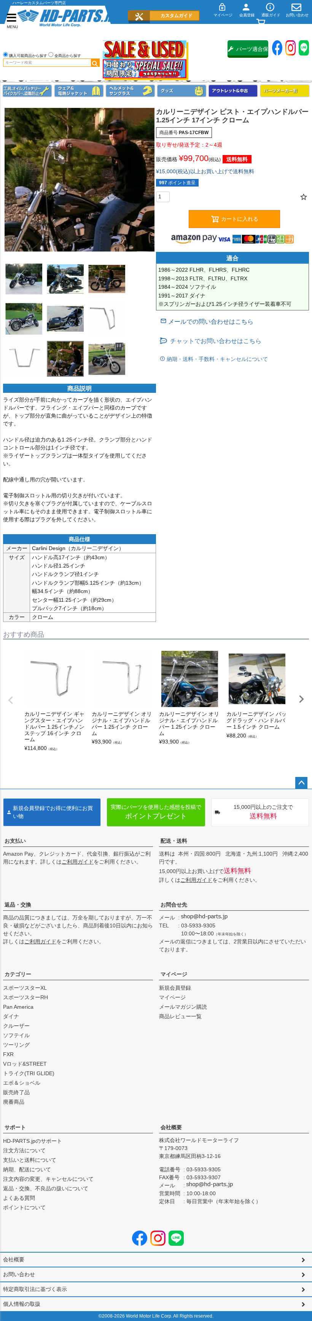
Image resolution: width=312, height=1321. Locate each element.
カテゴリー (18, 974)
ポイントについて (24, 1207)
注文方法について (24, 1150)
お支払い (15, 841)
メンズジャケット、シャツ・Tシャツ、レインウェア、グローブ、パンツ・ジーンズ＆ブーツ (79, 91)
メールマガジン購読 (183, 1007)
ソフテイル (16, 1035)
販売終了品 (16, 1092)
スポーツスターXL (25, 988)
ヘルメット (130, 91)
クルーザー (16, 1026)
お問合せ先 (174, 905)
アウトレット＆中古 (233, 91)
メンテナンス (27, 91)
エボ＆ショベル (21, 1083)
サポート (15, 1127)
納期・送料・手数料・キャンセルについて (216, 359)
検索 (95, 62)
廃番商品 (13, 1102)
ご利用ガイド (78, 862)
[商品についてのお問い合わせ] (207, 321)
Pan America (18, 1007)
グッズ (182, 91)
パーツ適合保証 (252, 52)
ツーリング (16, 1045)
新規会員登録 (175, 988)
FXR (8, 1054)
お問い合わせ (19, 1274)
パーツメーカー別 (285, 91)
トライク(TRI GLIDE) (28, 1073)
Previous (10, 700)
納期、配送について (27, 1169)
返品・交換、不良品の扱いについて (45, 1188)
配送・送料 (174, 841)
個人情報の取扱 (21, 1304)
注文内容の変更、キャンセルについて (48, 1179)
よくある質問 (19, 1198)
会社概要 (171, 1127)
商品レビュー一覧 (180, 1016)
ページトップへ (301, 783)
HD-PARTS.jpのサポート (32, 1141)
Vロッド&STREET (25, 1064)
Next (301, 699)
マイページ (174, 974)
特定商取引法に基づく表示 (35, 1289)
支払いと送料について (29, 1160)
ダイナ (11, 1016)
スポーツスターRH (25, 997)
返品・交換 (18, 905)
